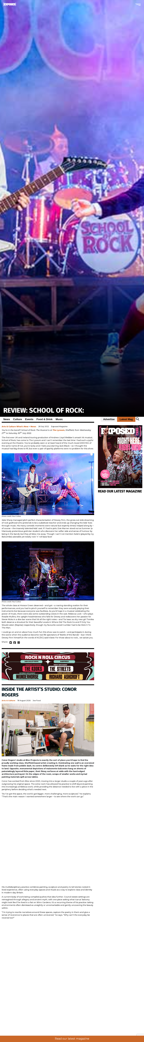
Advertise (109, 419)
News (6, 419)
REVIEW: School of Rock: (43, 410)
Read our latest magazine (72, 1038)
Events (29, 419)
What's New (22, 426)
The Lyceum (59, 430)
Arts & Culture (9, 426)
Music (59, 419)
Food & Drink (44, 419)
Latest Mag (126, 419)
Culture (17, 419)
